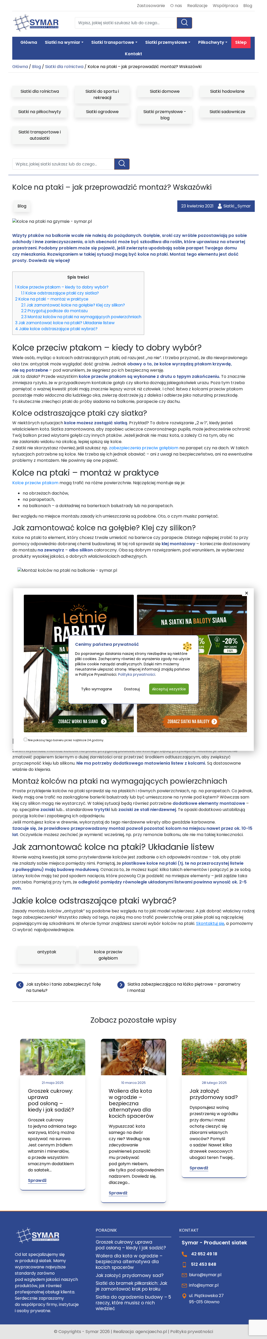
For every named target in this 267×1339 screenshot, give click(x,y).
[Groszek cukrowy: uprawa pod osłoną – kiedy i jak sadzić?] (52, 1057)
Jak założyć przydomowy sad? (214, 1094)
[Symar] (35, 23)
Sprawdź (37, 1180)
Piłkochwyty (211, 42)
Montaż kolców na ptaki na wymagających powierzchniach (81, 317)
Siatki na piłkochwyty (39, 112)
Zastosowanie (151, 6)
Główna (28, 42)
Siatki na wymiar (62, 42)
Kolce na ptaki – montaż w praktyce (51, 299)
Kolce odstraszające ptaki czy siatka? (60, 293)
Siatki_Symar (237, 206)
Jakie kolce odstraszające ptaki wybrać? (56, 328)
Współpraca (225, 6)
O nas (176, 6)
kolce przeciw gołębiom (108, 955)
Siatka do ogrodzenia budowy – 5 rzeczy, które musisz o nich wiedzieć (133, 1303)
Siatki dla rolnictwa (64, 67)
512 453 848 (203, 1264)
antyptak (46, 952)
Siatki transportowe (112, 42)
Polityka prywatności (191, 1332)
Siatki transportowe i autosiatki (40, 135)
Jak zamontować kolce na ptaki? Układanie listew (64, 322)
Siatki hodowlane (227, 91)
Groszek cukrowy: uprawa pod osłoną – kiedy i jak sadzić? (51, 1100)
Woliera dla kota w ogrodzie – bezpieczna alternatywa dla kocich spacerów (131, 1103)
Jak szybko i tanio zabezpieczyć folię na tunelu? (63, 987)
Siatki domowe (165, 91)
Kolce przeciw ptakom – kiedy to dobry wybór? (61, 287)
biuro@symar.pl (205, 1275)
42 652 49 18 (204, 1254)
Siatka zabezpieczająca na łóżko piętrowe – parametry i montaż (184, 987)
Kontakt (133, 54)
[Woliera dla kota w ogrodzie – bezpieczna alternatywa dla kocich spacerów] (133, 1057)
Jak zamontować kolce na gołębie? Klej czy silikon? (73, 305)
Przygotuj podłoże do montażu (54, 311)
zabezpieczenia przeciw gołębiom (143, 448)
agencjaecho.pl (151, 1332)
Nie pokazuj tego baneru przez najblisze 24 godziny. (66, 740)
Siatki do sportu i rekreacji (102, 94)
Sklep (241, 42)
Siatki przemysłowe (166, 42)
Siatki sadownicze (227, 112)
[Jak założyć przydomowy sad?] (214, 1057)
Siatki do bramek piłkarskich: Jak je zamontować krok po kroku (131, 1286)
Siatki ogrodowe (102, 112)
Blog (247, 6)
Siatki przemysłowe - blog (164, 115)
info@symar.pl (204, 1285)
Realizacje (197, 6)
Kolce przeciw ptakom (35, 483)
